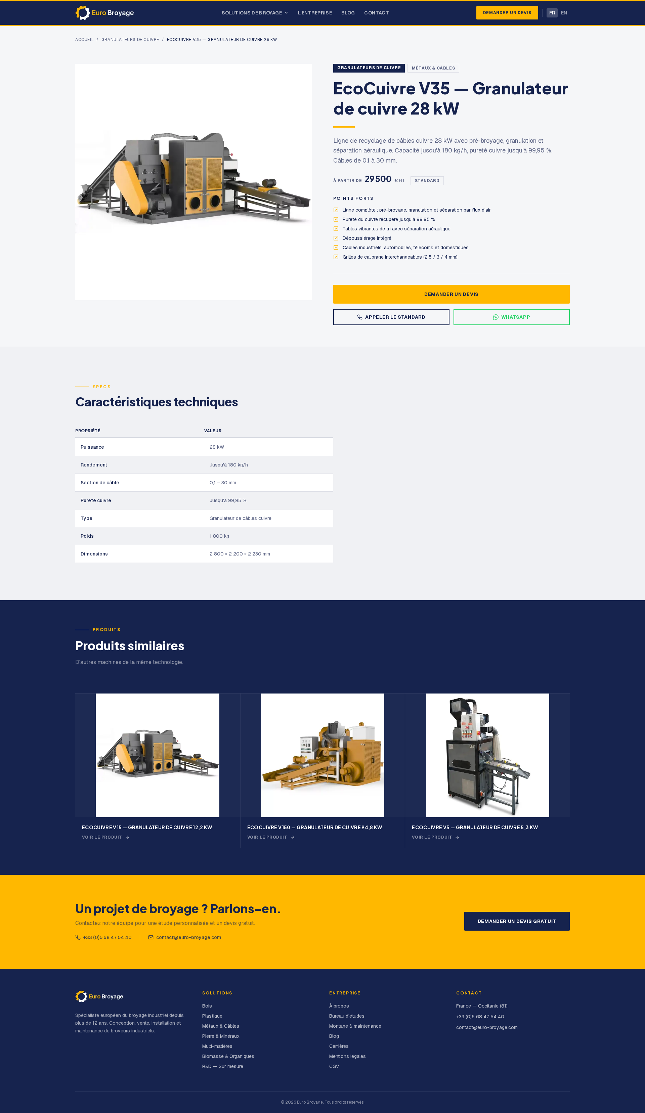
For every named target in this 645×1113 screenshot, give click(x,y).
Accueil (84, 39)
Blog (348, 13)
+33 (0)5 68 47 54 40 (107, 937)
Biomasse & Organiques (228, 1056)
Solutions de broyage (252, 13)
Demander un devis (507, 12)
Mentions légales (347, 1056)
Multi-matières (217, 1046)
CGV (334, 1066)
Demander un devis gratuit (517, 921)
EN (564, 13)
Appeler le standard (395, 317)
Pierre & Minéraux (221, 1036)
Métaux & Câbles (433, 68)
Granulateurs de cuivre (130, 39)
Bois (207, 1006)
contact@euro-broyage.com (188, 937)
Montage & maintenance (355, 1026)
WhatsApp (515, 317)
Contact (376, 13)
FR (552, 13)
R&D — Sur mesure (222, 1066)
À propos (339, 1006)
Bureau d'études (346, 1016)
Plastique (212, 1016)
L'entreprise (315, 13)
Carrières (339, 1046)
